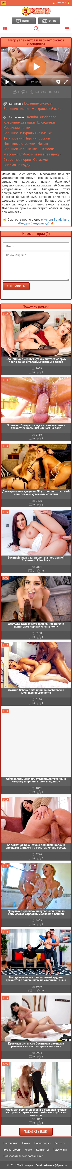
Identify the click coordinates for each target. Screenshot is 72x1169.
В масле (48, 149)
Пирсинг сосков (37, 138)
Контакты (42, 1149)
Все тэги (60, 1143)
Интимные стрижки (19, 144)
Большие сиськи (37, 103)
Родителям (60, 1149)
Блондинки (46, 122)
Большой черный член (21, 149)
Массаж (10, 154)
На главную (10, 1143)
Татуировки (12, 138)
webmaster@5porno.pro (55, 1165)
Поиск (26, 1143)
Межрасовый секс (46, 109)
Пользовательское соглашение (23, 1156)
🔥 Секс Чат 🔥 (61, 2)
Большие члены (16, 109)
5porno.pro (27, 1165)
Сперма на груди (17, 165)
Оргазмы (40, 160)
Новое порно (42, 1143)
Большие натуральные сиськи (27, 133)
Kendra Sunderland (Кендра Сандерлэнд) (43, 221)
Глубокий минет (31, 154)
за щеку (53, 154)
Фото (28, 1149)
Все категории (12, 1149)
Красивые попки (16, 128)
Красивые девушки (19, 122)
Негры (42, 144)
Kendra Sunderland (41, 117)
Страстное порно (17, 160)
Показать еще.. (36, 1131)
